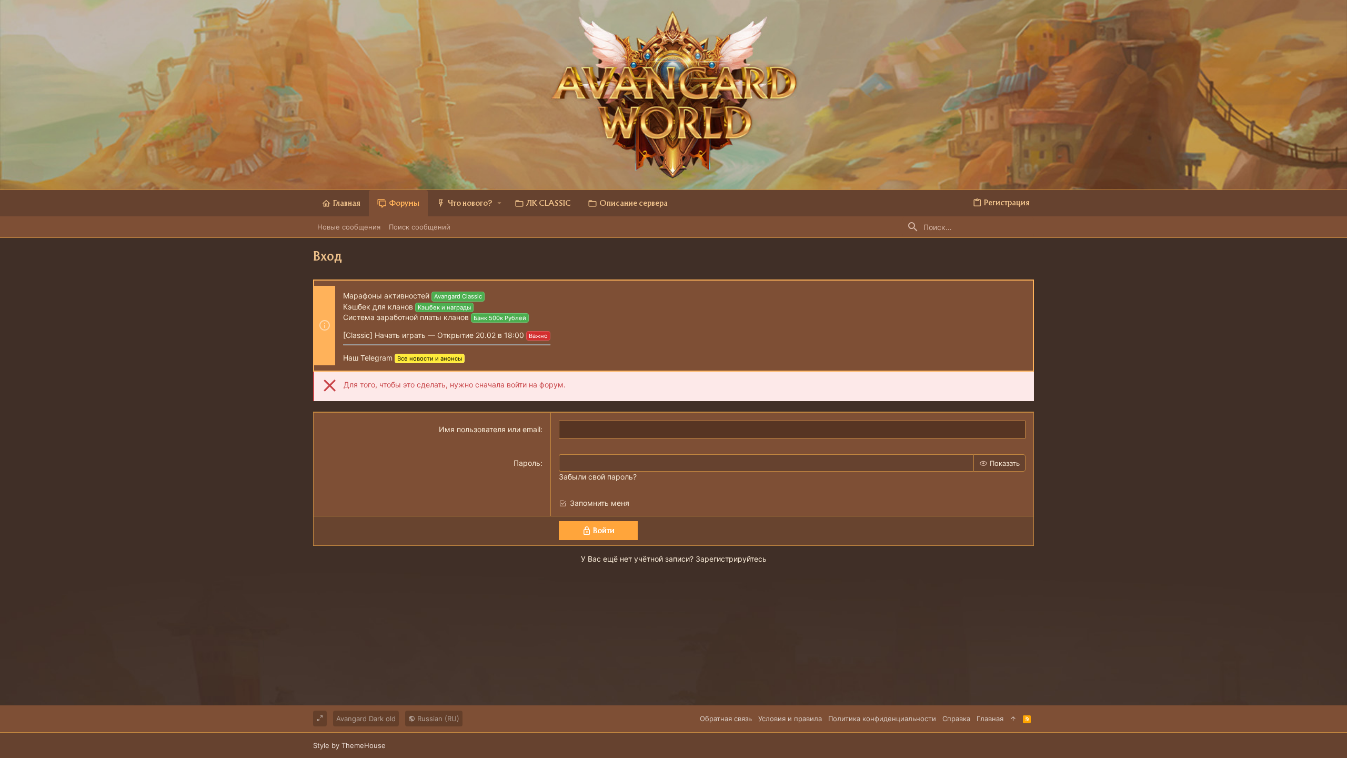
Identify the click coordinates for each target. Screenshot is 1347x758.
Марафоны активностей (386, 295)
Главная (990, 718)
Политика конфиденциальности (882, 718)
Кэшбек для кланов (378, 306)
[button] (499, 203)
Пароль (527, 462)
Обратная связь (726, 718)
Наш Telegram (368, 357)
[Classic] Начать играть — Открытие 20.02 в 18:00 (433, 335)
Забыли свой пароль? (598, 476)
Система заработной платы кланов (406, 317)
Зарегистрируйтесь (731, 558)
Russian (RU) (437, 718)
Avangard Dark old (366, 718)
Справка (956, 718)
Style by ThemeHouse (349, 745)
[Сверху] (1013, 718)
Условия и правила (790, 718)
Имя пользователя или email (489, 429)
